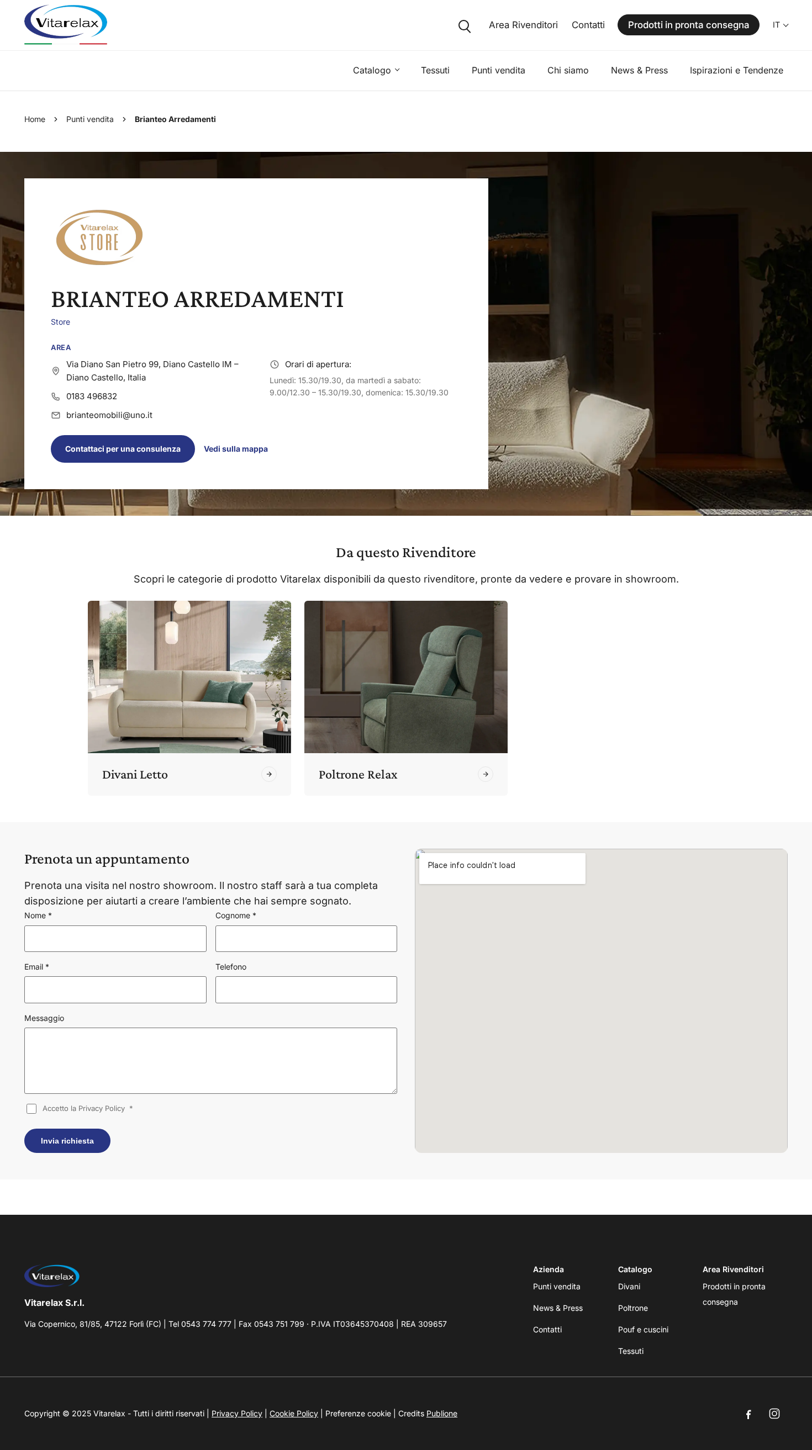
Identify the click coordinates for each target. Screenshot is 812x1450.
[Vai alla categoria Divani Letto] (269, 774)
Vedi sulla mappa (236, 448)
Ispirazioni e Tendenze (736, 70)
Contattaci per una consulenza (123, 448)
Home (34, 119)
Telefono (230, 966)
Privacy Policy (237, 1413)
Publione (441, 1413)
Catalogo (372, 70)
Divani (629, 1286)
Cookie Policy (294, 1413)
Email (36, 966)
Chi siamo (568, 70)
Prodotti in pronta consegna (689, 24)
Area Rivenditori (523, 24)
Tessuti (435, 70)
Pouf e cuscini (643, 1329)
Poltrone (633, 1308)
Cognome (235, 915)
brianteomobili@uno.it (109, 415)
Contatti (588, 24)
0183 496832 (91, 396)
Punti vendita (498, 70)
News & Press (639, 70)
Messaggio (44, 1018)
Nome (38, 915)
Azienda (548, 1269)
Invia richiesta (67, 1140)
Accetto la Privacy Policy (88, 1108)
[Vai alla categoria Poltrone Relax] (485, 774)
